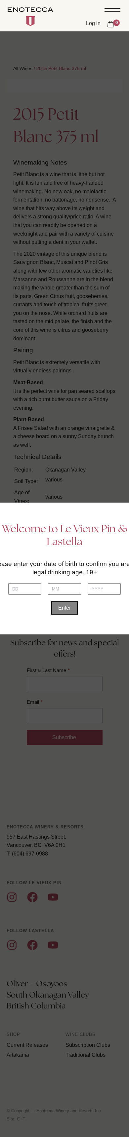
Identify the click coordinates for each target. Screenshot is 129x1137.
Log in (93, 23)
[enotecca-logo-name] (30, 10)
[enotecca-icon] (30, 21)
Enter (64, 608)
